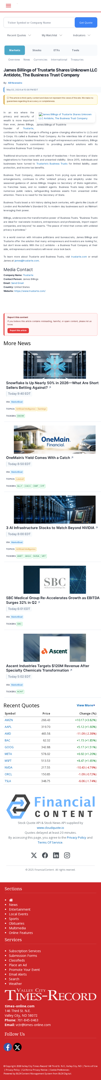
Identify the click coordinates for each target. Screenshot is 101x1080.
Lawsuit (20, 479)
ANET (20, 556)
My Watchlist (49, 35)
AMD (8, 734)
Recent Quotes (16, 35)
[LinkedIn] (56, 856)
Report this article (18, 330)
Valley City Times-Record (34, 1066)
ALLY (19, 486)
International (59, 59)
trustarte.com (79, 256)
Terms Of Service (50, 842)
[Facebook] (45, 856)
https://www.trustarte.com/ (30, 291)
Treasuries (77, 59)
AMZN (9, 720)
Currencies (40, 59)
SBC (19, 623)
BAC (7, 740)
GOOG (9, 747)
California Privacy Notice (34, 1069)
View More (85, 705)
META (8, 754)
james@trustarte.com (27, 260)
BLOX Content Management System (34, 1073)
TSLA (8, 781)
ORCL (8, 774)
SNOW (20, 416)
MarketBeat (17, 402)
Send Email (17, 283)
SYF (42, 486)
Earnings (42, 409)
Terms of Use (90, 1066)
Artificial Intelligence (25, 409)
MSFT (8, 761)
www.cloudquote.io (50, 828)
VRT (44, 556)
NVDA (36, 556)
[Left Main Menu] (8, 5)
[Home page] (50, 994)
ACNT (20, 691)
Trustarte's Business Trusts (52, 163)
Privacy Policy (76, 837)
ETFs (57, 50)
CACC (28, 486)
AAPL (8, 727)
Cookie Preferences (59, 1069)
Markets (14, 50)
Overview (14, 59)
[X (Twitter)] (34, 856)
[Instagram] (67, 856)
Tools (75, 50)
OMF (35, 486)
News (26, 59)
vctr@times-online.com (33, 1025)
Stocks (36, 50)
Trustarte (28, 128)
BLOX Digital (64, 1073)
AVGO (28, 556)
